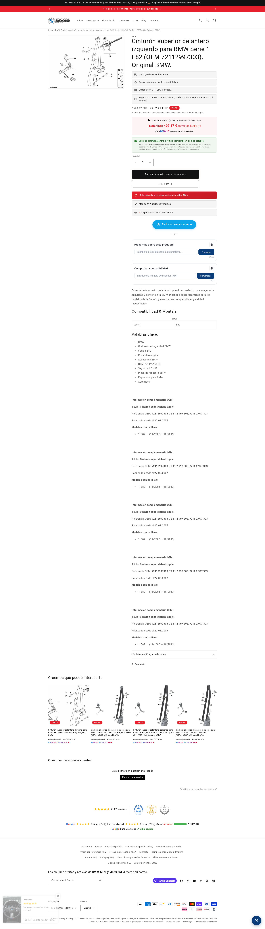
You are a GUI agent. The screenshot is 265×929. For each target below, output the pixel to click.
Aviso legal (188, 922)
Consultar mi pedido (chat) (139, 846)
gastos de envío (163, 113)
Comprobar (205, 276)
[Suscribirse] (99, 880)
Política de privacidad (131, 922)
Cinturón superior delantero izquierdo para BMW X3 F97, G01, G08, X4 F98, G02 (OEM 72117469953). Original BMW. (111, 732)
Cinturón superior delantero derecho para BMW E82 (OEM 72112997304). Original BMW (67, 732)
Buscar (98, 846)
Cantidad (136, 156)
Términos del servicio (153, 922)
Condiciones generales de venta (133, 857)
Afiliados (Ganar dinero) (165, 857)
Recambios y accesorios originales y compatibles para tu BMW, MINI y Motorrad (113, 919)
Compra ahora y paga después (167, 852)
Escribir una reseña (132, 777)
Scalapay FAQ (107, 857)
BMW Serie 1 (61, 30)
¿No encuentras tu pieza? (122, 852)
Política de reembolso (109, 922)
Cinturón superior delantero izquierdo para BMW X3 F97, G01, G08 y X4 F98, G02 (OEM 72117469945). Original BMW (153, 732)
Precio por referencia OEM (93, 852)
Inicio (51, 30)
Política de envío (173, 922)
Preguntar (206, 252)
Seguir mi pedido (113, 846)
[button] (92, 20)
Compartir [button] (140, 664)
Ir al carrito (165, 183)
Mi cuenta (87, 846)
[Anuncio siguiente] (215, 9)
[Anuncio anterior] (49, 9)
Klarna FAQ (91, 857)
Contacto (144, 852)
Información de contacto (206, 922)
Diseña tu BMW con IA (119, 863)
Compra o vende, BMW (145, 863)
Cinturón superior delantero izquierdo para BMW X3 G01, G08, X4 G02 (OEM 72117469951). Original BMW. (195, 732)
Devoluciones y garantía (168, 846)
